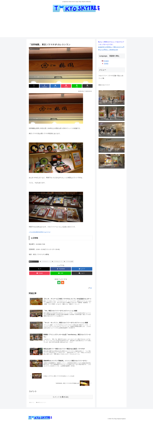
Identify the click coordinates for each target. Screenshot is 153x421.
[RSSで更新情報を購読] (62, 282)
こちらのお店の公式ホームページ (39, 232)
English (106, 61)
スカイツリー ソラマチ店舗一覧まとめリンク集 (110, 77)
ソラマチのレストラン (58, 261)
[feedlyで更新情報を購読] (58, 282)
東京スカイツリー (34, 261)
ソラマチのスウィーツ (46, 261)
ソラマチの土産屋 (69, 261)
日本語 (106, 63)
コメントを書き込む (61, 397)
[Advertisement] (76, 26)
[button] (87, 86)
